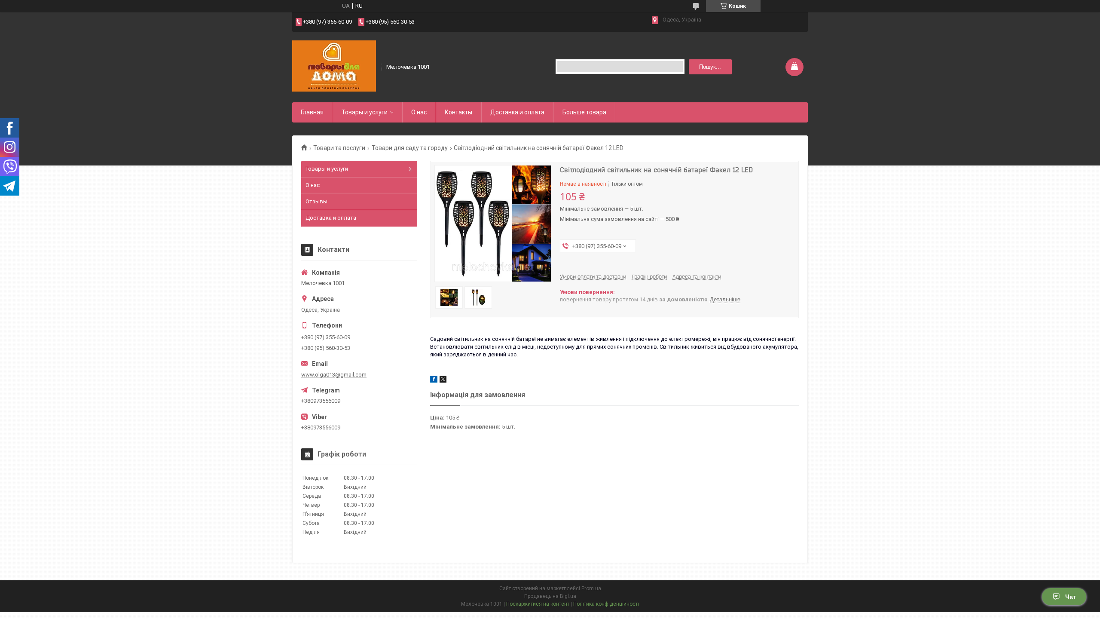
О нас (419, 112)
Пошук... (710, 67)
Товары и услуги (365, 112)
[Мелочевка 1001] (334, 66)
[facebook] (433, 380)
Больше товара (584, 112)
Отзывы (316, 201)
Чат (1070, 596)
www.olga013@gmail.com (334, 374)
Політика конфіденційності (606, 604)
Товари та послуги (339, 147)
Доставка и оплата (517, 112)
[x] (443, 380)
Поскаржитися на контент (537, 604)
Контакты (458, 112)
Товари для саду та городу (410, 147)
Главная (312, 112)
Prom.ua (591, 588)
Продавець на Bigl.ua (550, 596)
